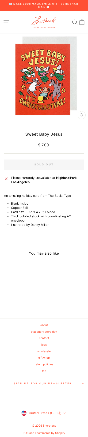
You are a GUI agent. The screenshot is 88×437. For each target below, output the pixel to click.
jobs (44, 344)
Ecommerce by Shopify (50, 433)
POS (26, 433)
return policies (44, 364)
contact (44, 338)
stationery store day (44, 331)
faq (44, 371)
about (44, 325)
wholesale (44, 351)
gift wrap (44, 357)
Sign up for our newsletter (43, 383)
